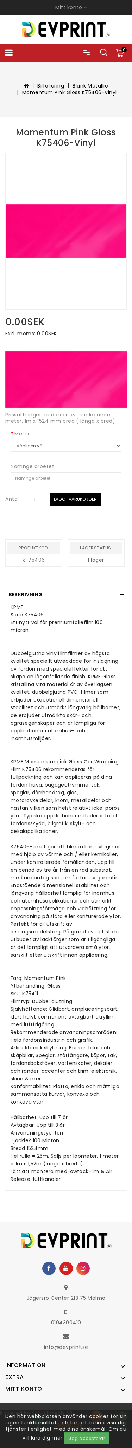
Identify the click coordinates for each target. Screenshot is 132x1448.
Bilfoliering (50, 85)
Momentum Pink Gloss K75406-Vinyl (69, 92)
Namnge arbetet (32, 466)
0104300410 (66, 1322)
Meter (22, 434)
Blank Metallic (90, 85)
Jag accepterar (87, 1438)
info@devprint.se (66, 1347)
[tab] (66, 594)
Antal (12, 499)
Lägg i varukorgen (75, 499)
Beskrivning (26, 594)
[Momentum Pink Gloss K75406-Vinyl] (66, 231)
